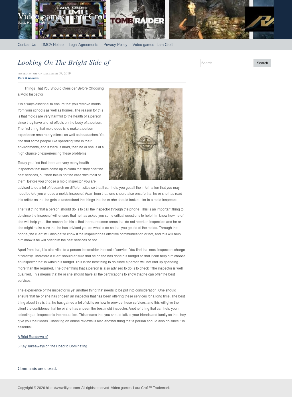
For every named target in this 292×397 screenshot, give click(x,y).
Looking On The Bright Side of (64, 62)
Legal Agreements (83, 44)
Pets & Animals (28, 78)
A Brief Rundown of (33, 336)
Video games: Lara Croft (63, 16)
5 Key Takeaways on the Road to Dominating (52, 345)
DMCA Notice (52, 44)
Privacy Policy (115, 44)
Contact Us (27, 44)
